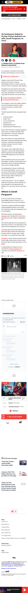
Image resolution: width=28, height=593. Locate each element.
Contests (19, 18)
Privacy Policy (17, 563)
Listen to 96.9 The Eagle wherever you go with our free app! (12, 9)
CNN (20, 86)
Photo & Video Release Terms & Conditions (13, 538)
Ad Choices (22, 565)
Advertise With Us (6, 545)
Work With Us (5, 524)
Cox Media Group (10, 561)
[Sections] (3, 2)
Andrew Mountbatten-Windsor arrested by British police (12, 98)
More (24, 18)
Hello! (3, 244)
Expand (4, 256)
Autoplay (12, 256)
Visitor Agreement (6, 563)
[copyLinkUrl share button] (14, 60)
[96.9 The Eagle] (14, 2)
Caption (22, 55)
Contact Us (4, 521)
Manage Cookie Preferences (8, 568)
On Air (13, 18)
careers (10, 566)
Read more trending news (11, 76)
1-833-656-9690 (14, 417)
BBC (19, 131)
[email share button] (10, 60)
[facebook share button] (2, 60)
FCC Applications (6, 535)
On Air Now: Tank (14, 393)
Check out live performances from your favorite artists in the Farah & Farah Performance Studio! (8, 486)
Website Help (5, 552)
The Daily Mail (5, 229)
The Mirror (4, 238)
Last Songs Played (5, 18)
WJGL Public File (5, 532)
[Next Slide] (22, 273)
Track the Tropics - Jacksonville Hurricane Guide (8, 463)
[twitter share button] (6, 60)
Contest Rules (5, 527)
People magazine (14, 249)
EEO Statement (5, 530)
